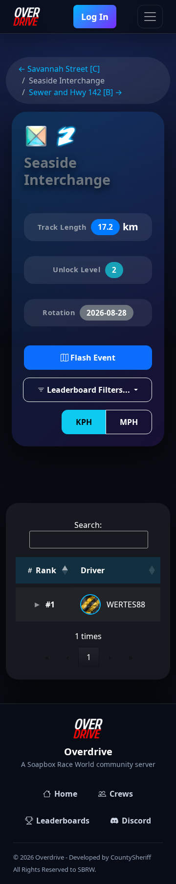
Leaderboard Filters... (88, 389)
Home (65, 793)
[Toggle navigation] (150, 16)
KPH (84, 422)
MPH (129, 422)
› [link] (110, 657)
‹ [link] (67, 657)
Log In (95, 16)
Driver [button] (93, 570)
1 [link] (89, 657)
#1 (49, 604)
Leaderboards (62, 820)
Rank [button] (45, 570)
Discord (136, 820)
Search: (88, 525)
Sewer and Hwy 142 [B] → (75, 92)
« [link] (47, 657)
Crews (121, 793)
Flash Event (91, 357)
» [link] (130, 657)
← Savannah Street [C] (59, 68)
